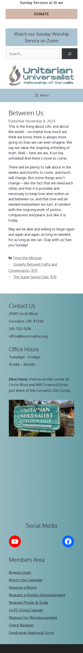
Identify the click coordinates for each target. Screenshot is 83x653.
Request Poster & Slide (28, 602)
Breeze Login (20, 572)
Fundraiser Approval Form (31, 632)
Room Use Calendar (26, 580)
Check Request (21, 625)
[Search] (69, 53)
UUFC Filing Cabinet (26, 610)
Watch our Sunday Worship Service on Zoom (41, 37)
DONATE (41, 14)
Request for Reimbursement (33, 617)
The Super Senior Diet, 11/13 (34, 277)
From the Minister (27, 258)
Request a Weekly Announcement (37, 595)
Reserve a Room (23, 587)
